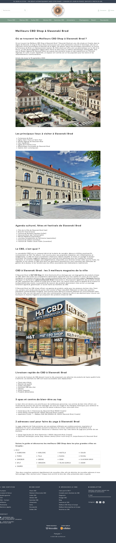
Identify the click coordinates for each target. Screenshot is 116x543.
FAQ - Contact (4, 500)
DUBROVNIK (21, 453)
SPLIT (18, 450)
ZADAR (83, 463)
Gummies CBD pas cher (27, 387)
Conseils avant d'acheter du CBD (69, 493)
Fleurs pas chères (24, 382)
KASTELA (62, 453)
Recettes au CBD (64, 509)
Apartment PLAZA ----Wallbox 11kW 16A (32, 414)
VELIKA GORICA (65, 463)
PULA (40, 456)
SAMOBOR (20, 459)
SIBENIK (41, 459)
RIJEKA (61, 456)
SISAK (61, 459)
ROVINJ (83, 456)
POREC (19, 456)
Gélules (21, 389)
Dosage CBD (63, 497)
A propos (3, 490)
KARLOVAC (42, 453)
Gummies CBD (59, 20)
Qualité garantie (5, 495)
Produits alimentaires (26, 392)
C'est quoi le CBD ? (65, 490)
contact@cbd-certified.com (7, 522)
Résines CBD (24, 20)
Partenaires (3, 505)
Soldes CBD (33, 509)
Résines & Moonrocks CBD (37, 493)
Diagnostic (62, 495)
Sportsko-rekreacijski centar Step (30, 436)
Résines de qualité (25, 384)
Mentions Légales (5, 507)
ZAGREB (20, 466)
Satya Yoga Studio (24, 435)
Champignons (84, 20)
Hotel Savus (22, 411)
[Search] (25, 10)
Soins (31, 505)
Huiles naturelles (24, 386)
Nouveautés (104, 20)
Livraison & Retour (6, 493)
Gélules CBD (47, 20)
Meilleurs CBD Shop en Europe (68, 505)
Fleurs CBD (11, 20)
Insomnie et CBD (64, 502)
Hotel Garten (23, 412)
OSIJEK (83, 453)
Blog (60, 500)
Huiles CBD (35, 20)
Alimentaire (71, 20)
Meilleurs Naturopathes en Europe (69, 507)
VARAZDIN (41, 463)
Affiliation (3, 502)
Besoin (93, 20)
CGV (1, 497)
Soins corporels (24, 390)
